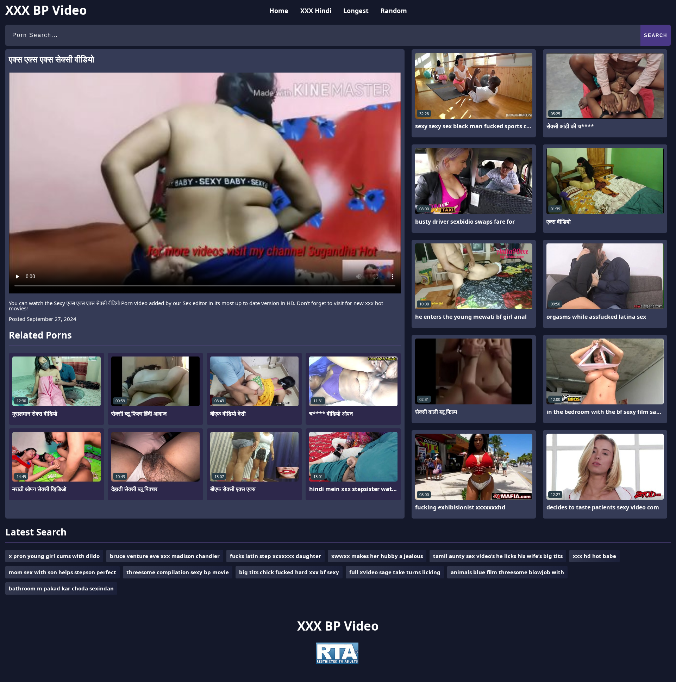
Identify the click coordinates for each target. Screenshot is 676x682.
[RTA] (337, 661)
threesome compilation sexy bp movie (177, 572)
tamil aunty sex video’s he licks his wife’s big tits (498, 555)
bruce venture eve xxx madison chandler (165, 555)
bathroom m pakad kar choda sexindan (61, 588)
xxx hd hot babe (594, 555)
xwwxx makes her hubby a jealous (377, 555)
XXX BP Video (46, 10)
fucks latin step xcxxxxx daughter (275, 555)
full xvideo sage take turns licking (394, 572)
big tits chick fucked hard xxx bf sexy (289, 572)
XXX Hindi (315, 10)
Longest (356, 10)
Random (394, 10)
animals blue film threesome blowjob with (507, 572)
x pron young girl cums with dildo (54, 555)
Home (278, 10)
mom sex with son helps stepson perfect (62, 572)
